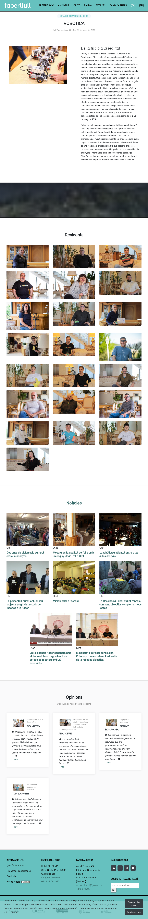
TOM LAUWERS (73, 438)
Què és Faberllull (16, 865)
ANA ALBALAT (27, 318)
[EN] (141, 5)
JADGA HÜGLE (27, 350)
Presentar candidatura (19, 871)
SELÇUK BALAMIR (120, 381)
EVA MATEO (74, 292)
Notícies (74, 502)
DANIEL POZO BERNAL (74, 381)
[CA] (133, 5)
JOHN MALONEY (27, 438)
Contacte (11, 876)
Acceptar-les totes (134, 904)
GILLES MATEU (120, 288)
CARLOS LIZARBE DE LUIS (27, 262)
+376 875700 (83, 888)
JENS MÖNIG (27, 381)
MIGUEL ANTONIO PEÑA (27, 409)
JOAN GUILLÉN (74, 350)
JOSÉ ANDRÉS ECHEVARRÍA (120, 262)
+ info (15, 759)
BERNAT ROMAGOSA (120, 438)
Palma (88, 5)
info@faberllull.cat (51, 877)
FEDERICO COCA (27, 292)
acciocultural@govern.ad (89, 885)
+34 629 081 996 (50, 881)
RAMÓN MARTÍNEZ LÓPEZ (74, 316)
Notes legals (13, 882)
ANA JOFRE (27, 462)
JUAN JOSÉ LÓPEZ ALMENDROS (120, 409)
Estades (101, 5)
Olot (76, 5)
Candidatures (118, 5)
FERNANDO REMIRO (74, 407)
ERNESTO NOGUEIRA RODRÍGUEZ (120, 316)
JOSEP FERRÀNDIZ (120, 354)
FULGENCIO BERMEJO (74, 259)
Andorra (63, 5)
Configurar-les (133, 912)
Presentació (46, 5)
